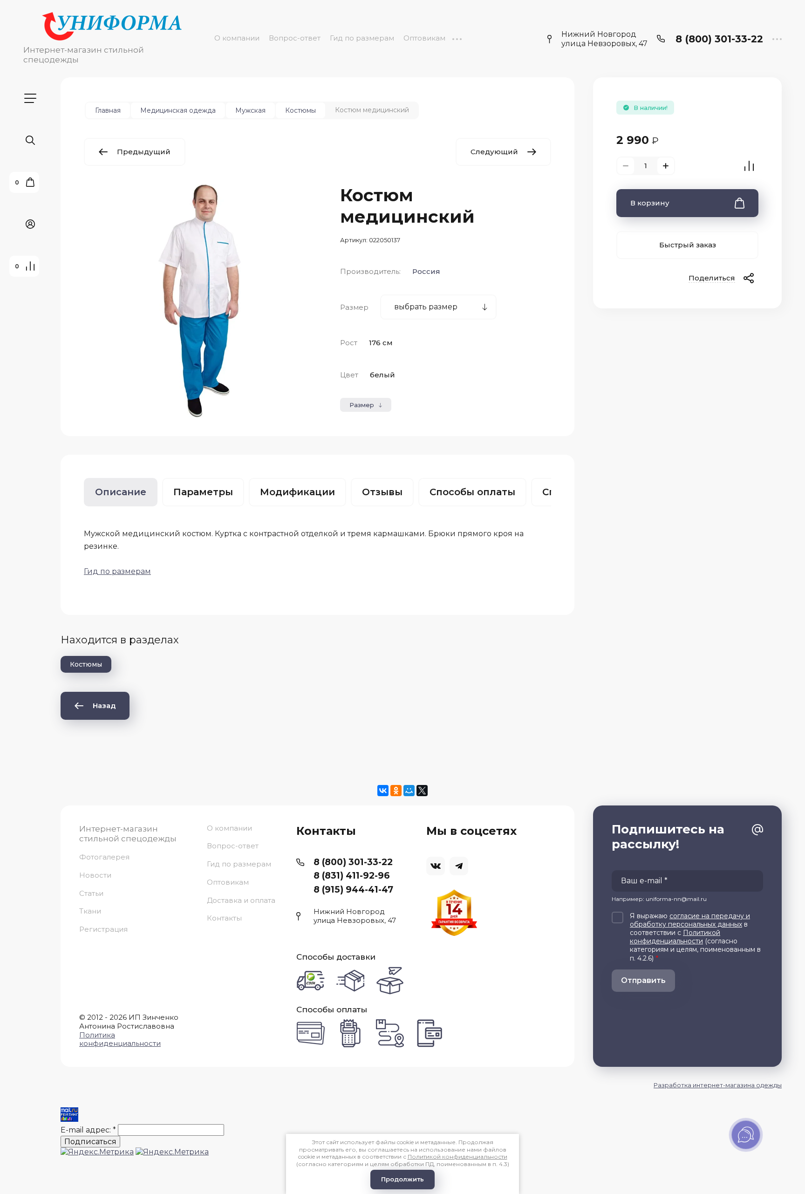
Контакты (224, 918)
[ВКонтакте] (383, 790)
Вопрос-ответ (295, 38)
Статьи (91, 893)
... (457, 38)
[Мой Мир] (409, 790)
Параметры (203, 492)
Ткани (90, 911)
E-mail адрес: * (88, 1130)
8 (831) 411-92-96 (352, 875)
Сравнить (749, 166)
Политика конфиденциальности (120, 1039)
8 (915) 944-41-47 (353, 889)
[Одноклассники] (396, 790)
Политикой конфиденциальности (675, 936)
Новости (95, 875)
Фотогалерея (104, 857)
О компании (236, 38)
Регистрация (103, 929)
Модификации (297, 492)
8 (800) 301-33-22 (719, 39)
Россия (426, 271)
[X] (422, 790)
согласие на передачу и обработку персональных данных (690, 920)
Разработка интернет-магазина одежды (718, 1085)
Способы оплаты (472, 492)
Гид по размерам (362, 38)
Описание (120, 492)
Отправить (643, 980)
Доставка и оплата (241, 900)
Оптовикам (424, 38)
